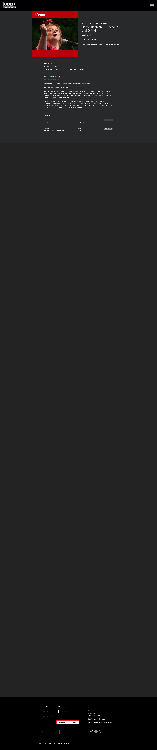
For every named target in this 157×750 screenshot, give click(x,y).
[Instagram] (101, 731)
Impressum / (52, 743)
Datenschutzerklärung (63, 743)
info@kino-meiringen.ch (96, 719)
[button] (152, 4)
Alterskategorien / (43, 743)
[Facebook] (96, 731)
